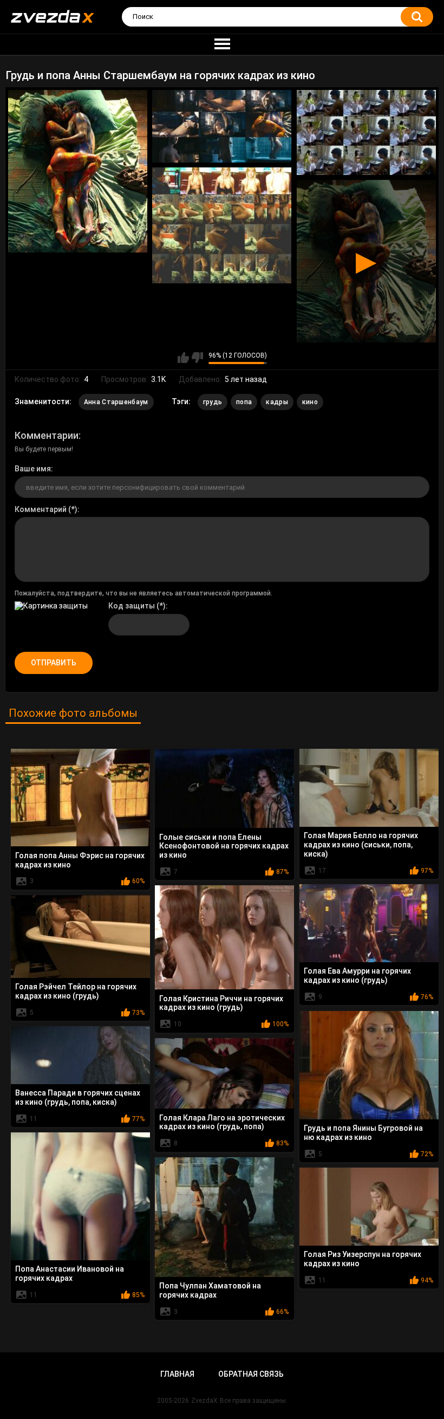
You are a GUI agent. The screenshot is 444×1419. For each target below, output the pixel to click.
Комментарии (47, 435)
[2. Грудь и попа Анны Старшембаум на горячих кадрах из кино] (221, 126)
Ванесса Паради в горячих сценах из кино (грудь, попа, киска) (77, 1097)
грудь (213, 402)
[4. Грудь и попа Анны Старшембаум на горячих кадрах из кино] (221, 225)
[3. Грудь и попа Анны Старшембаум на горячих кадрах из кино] (366, 132)
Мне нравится (183, 357)
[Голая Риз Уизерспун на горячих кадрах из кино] (369, 1207)
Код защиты (131, 605)
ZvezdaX (204, 1400)
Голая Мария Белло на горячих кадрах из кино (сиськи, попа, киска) (361, 844)
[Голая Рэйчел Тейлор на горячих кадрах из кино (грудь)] (80, 936)
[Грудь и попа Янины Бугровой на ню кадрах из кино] (369, 1065)
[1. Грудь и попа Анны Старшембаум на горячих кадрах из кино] (77, 171)
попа (244, 402)
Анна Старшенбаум (116, 402)
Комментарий (41, 509)
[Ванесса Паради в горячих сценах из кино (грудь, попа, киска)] (80, 1055)
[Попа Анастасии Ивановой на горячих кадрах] (80, 1196)
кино (310, 402)
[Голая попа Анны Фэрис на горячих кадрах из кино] (80, 798)
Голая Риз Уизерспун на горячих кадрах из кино (362, 1259)
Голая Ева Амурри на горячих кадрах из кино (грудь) (357, 975)
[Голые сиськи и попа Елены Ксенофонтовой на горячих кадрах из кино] (224, 788)
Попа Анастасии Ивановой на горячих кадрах (69, 1273)
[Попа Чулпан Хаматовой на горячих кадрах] (224, 1217)
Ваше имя (33, 468)
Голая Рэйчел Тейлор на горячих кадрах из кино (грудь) (75, 991)
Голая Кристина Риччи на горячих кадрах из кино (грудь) (221, 1003)
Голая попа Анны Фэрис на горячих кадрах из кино (80, 860)
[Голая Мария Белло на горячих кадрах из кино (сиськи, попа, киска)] (369, 788)
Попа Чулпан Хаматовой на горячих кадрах (210, 1290)
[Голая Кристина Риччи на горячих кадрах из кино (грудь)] (224, 937)
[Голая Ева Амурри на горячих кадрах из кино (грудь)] (369, 923)
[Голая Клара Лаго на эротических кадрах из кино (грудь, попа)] (224, 1073)
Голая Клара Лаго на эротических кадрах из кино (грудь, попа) (222, 1122)
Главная (177, 1374)
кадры (277, 402)
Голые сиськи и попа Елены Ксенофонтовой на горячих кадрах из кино (224, 846)
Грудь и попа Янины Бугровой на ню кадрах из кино (363, 1133)
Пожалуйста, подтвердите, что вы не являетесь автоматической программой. (143, 593)
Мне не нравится (197, 357)
